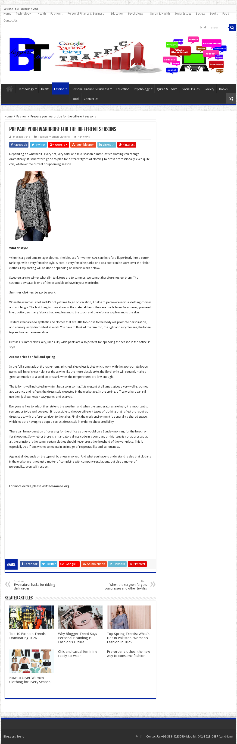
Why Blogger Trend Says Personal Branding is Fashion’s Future (77, 638)
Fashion (55, 13)
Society (200, 13)
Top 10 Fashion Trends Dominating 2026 (27, 636)
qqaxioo (15, 536)
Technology (23, 13)
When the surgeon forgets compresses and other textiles (126, 585)
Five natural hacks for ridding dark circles (34, 585)
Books (214, 13)
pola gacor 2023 (20, 552)
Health (42, 13)
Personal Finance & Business (86, 13)
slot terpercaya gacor (23, 531)
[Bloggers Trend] (118, 54)
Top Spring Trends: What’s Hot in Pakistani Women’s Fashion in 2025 (128, 638)
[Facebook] (205, 28)
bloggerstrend (21, 136)
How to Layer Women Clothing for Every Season (29, 680)
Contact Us (10, 20)
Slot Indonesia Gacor (23, 516)
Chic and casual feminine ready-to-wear (77, 653)
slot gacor (16, 511)
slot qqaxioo (17, 547)
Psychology (135, 13)
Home (7, 13)
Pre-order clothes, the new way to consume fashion (128, 653)
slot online (16, 506)
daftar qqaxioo (19, 541)
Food (225, 13)
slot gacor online (20, 501)
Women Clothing (59, 136)
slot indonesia (18, 521)
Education (117, 13)
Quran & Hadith (160, 13)
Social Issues (183, 13)
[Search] (232, 27)
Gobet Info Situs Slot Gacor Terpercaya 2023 (39, 526)
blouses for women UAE (81, 257)
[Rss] (201, 28)
